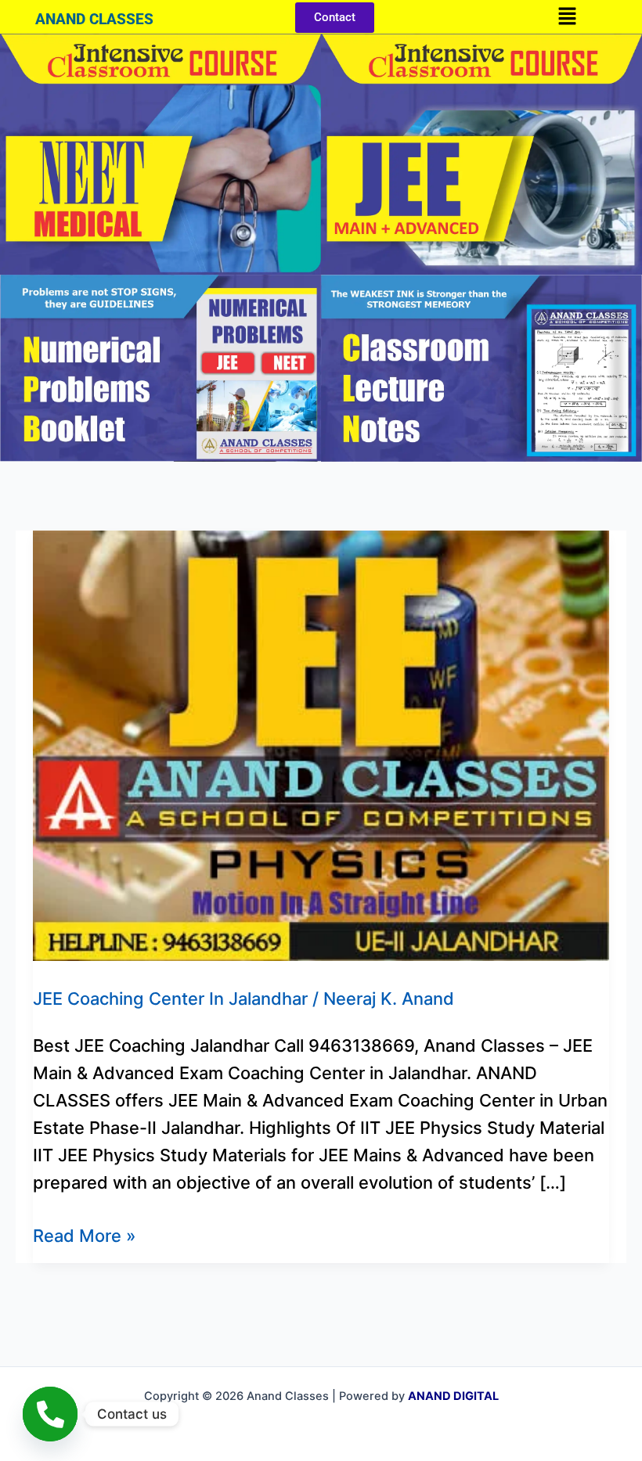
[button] (566, 17)
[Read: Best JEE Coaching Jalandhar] (321, 744)
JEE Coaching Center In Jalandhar (170, 998)
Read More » (84, 1234)
